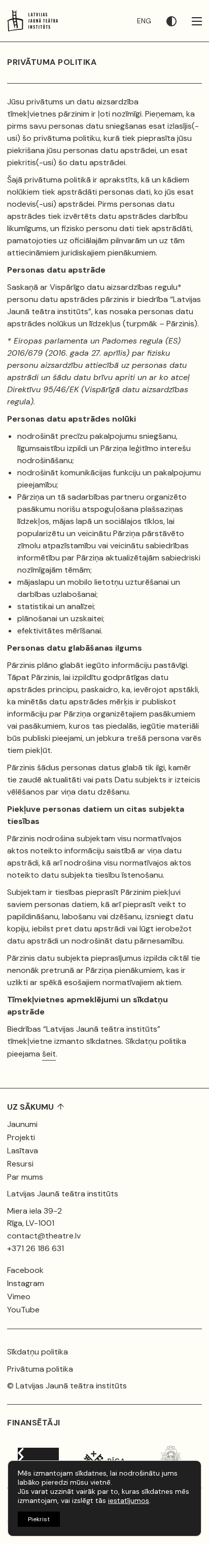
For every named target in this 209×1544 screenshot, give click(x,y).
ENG (144, 20)
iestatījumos (128, 1500)
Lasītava (22, 1150)
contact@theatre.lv (44, 1235)
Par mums (25, 1177)
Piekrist (39, 1519)
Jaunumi (22, 1124)
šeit (49, 1053)
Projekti (21, 1137)
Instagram (25, 1283)
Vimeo (18, 1296)
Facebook (25, 1270)
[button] (179, 20)
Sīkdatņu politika (37, 1351)
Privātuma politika (40, 1369)
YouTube (23, 1309)
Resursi (20, 1163)
